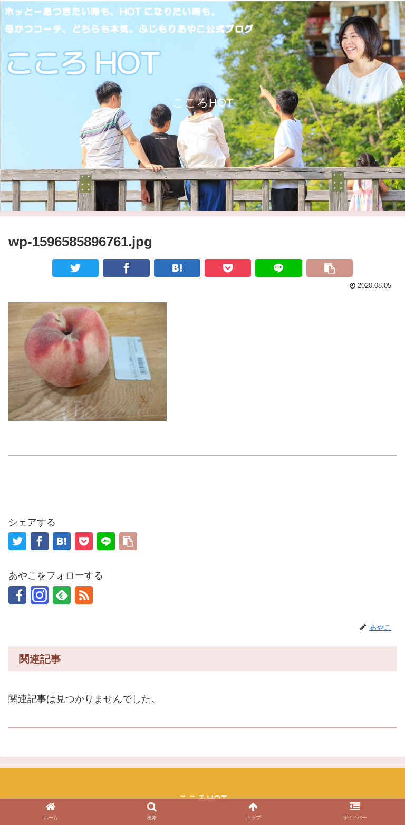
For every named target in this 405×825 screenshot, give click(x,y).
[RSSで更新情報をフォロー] (84, 595)
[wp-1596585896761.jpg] (177, 268)
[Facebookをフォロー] (17, 595)
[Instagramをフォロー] (40, 595)
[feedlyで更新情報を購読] (62, 595)
